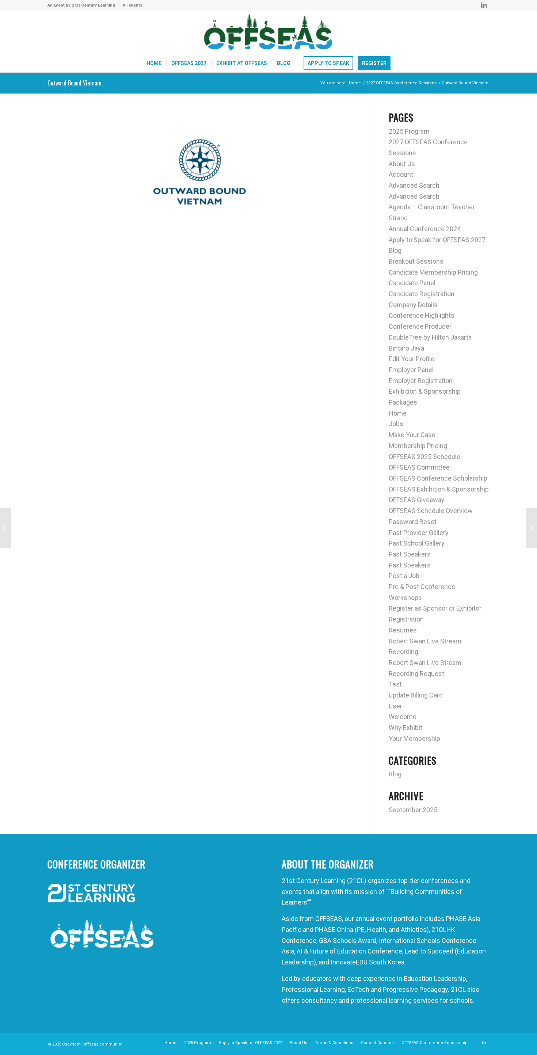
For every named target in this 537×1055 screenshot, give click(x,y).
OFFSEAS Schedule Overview (431, 511)
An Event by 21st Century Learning (81, 5)
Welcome (402, 716)
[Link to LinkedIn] (484, 5)
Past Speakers (410, 554)
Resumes (403, 630)
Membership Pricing (418, 446)
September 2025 (413, 810)
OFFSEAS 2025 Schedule (424, 456)
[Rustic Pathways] (531, 528)
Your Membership (414, 738)
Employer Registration (421, 381)
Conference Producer (420, 326)
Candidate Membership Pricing (433, 272)
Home (398, 413)
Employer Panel (411, 370)
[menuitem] (83, 5)
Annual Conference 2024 (425, 229)
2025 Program (409, 131)
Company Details (413, 305)
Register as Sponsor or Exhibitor (435, 608)
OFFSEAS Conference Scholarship (438, 478)
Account (401, 174)
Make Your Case (412, 435)
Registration (406, 619)
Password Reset (413, 521)
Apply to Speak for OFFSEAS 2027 (437, 240)
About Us (402, 164)
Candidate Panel (412, 283)
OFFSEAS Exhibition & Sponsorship (439, 489)
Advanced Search (414, 185)
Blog (395, 250)
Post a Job (404, 576)
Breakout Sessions (416, 261)
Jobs (396, 424)
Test (395, 684)
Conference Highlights (421, 315)
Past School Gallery (417, 543)
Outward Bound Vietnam (74, 83)
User (395, 706)
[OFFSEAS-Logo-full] (268, 32)
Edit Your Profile (411, 359)
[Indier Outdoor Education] (5, 528)
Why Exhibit (405, 727)
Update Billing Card (416, 695)
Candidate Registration (421, 294)
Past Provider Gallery (419, 532)
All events (132, 5)
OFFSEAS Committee (419, 467)
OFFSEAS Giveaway (417, 500)
